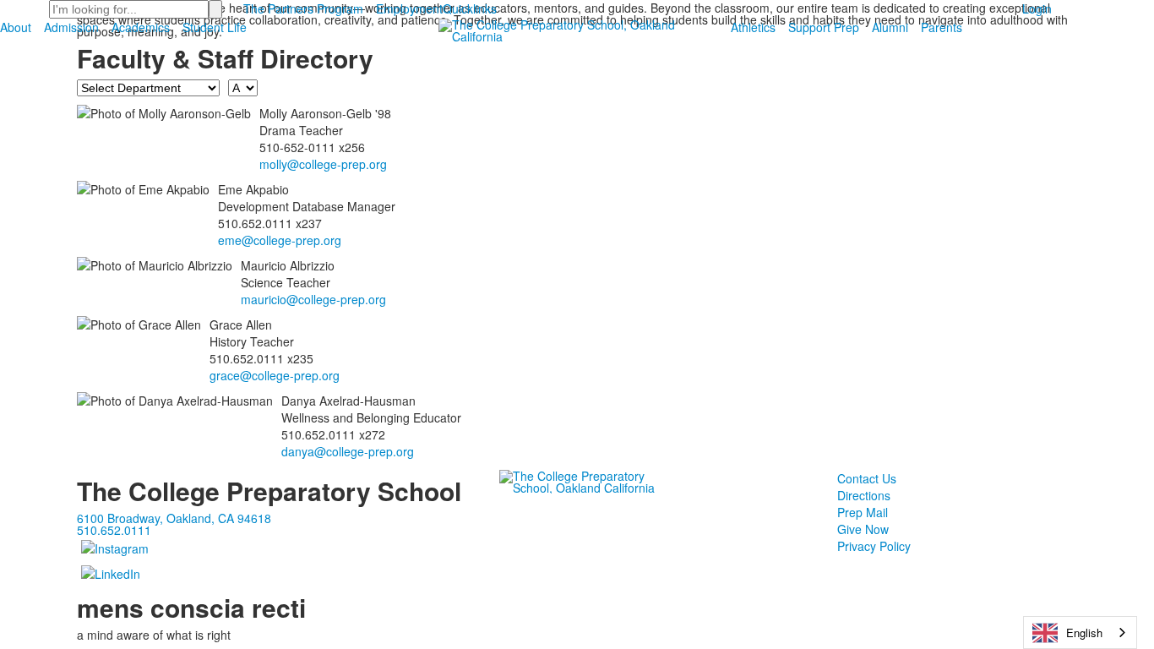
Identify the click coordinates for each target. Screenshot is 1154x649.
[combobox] (1080, 632)
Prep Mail (862, 512)
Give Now (863, 529)
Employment (409, 8)
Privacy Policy (874, 545)
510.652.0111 (114, 529)
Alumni (890, 27)
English (1084, 632)
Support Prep (823, 27)
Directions (863, 495)
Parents (941, 27)
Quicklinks (470, 8)
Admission (71, 27)
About (15, 27)
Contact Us (866, 478)
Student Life (214, 27)
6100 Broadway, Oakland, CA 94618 (174, 518)
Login (1037, 8)
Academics (141, 27)
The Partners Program (303, 8)
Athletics (753, 27)
